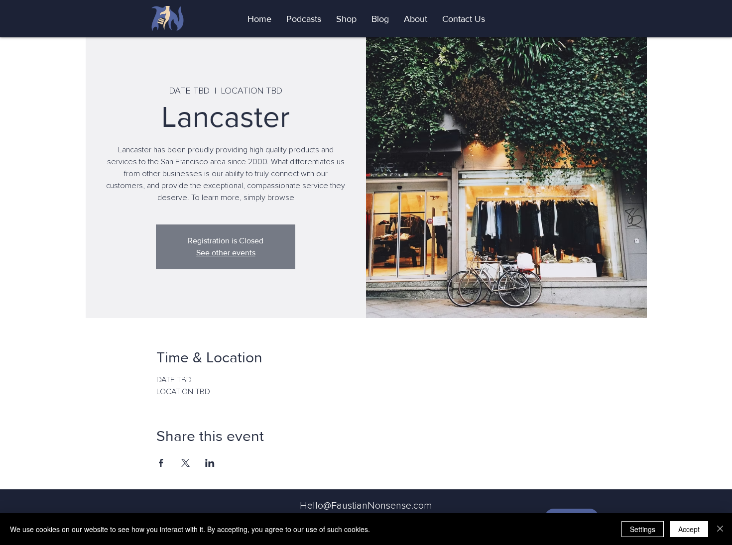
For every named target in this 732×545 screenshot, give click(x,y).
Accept (689, 529)
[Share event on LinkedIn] (210, 463)
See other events (225, 252)
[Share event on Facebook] (161, 463)
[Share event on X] (185, 463)
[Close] (720, 529)
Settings (642, 529)
